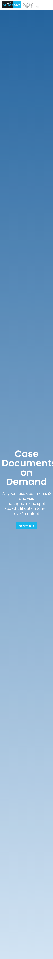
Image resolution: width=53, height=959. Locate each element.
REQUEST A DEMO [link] (26, 526)
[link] (20, 4)
